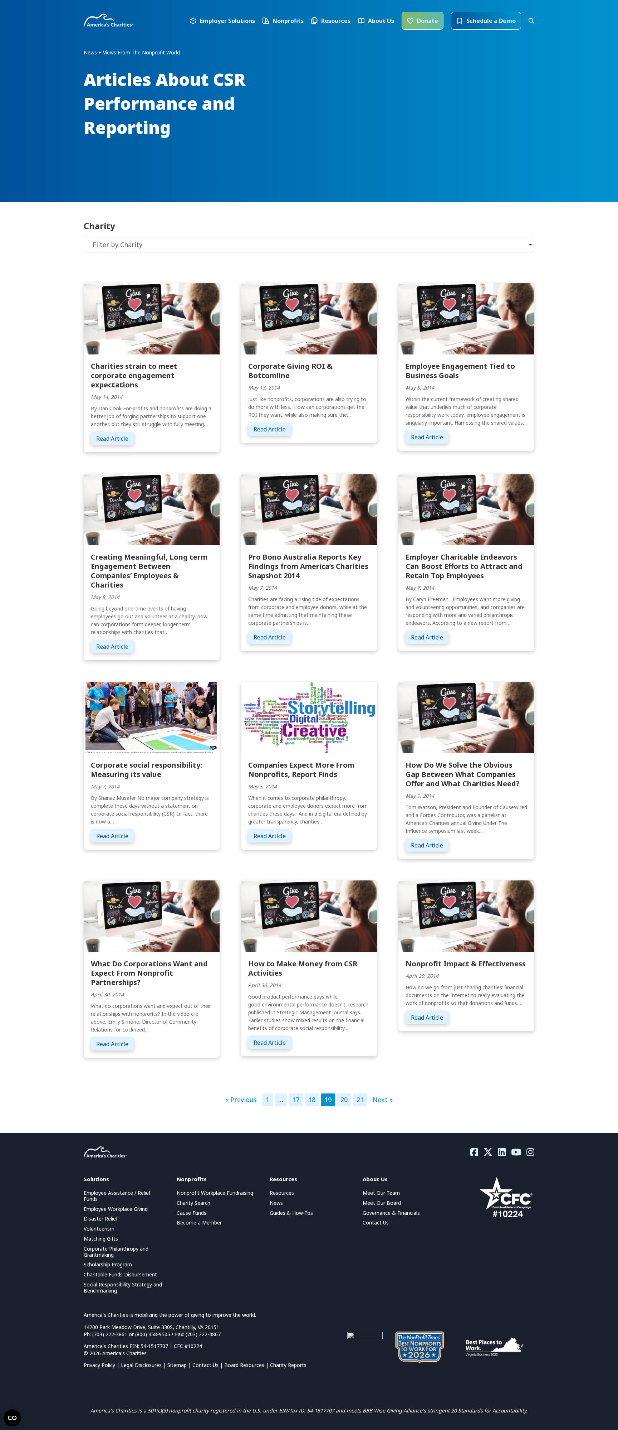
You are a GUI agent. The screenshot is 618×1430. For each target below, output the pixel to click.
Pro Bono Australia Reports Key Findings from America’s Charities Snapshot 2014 (308, 566)
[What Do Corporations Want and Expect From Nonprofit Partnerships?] (152, 915)
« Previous (241, 1099)
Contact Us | (208, 1365)
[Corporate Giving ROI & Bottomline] (309, 318)
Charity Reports (288, 1365)
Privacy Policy (99, 1365)
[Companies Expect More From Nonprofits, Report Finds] (309, 716)
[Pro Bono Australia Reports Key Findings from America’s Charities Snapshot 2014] (309, 508)
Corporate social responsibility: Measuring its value (146, 769)
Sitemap (177, 1365)
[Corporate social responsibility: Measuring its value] (152, 716)
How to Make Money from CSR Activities (302, 968)
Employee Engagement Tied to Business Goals (460, 370)
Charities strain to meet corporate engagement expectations (134, 375)
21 (360, 1099)
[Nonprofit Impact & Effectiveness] (466, 915)
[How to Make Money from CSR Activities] (309, 915)
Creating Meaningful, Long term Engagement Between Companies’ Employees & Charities (149, 571)
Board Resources (244, 1365)
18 (311, 1099)
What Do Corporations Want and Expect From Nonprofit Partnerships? (149, 973)
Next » (383, 1099)
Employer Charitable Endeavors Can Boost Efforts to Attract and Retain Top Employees (464, 566)
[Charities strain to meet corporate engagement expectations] (152, 318)
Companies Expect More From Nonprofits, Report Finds (301, 769)
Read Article (115, 438)
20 (344, 1099)
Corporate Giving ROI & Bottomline (290, 370)
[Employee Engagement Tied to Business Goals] (466, 318)
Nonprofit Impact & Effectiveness (466, 963)
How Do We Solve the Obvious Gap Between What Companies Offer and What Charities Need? (463, 774)
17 (295, 1099)
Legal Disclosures (141, 1365)
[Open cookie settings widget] (12, 1417)
